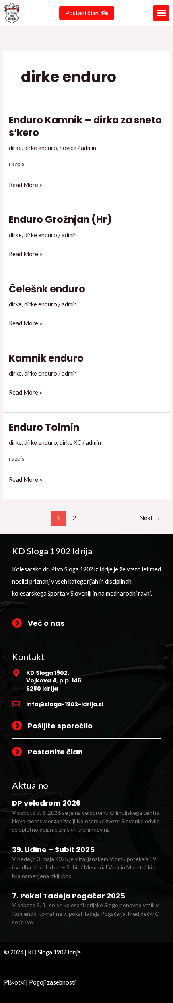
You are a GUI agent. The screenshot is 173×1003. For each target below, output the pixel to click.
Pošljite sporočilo (60, 726)
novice (68, 147)
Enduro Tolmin (44, 427)
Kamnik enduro (46, 358)
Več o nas (46, 623)
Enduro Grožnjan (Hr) (60, 219)
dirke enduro (40, 147)
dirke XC (70, 442)
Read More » (25, 185)
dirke (15, 147)
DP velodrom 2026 (46, 803)
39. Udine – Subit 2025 (53, 850)
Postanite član (55, 752)
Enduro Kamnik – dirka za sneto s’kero (85, 126)
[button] (161, 13)
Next (150, 517)
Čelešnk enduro (47, 289)
